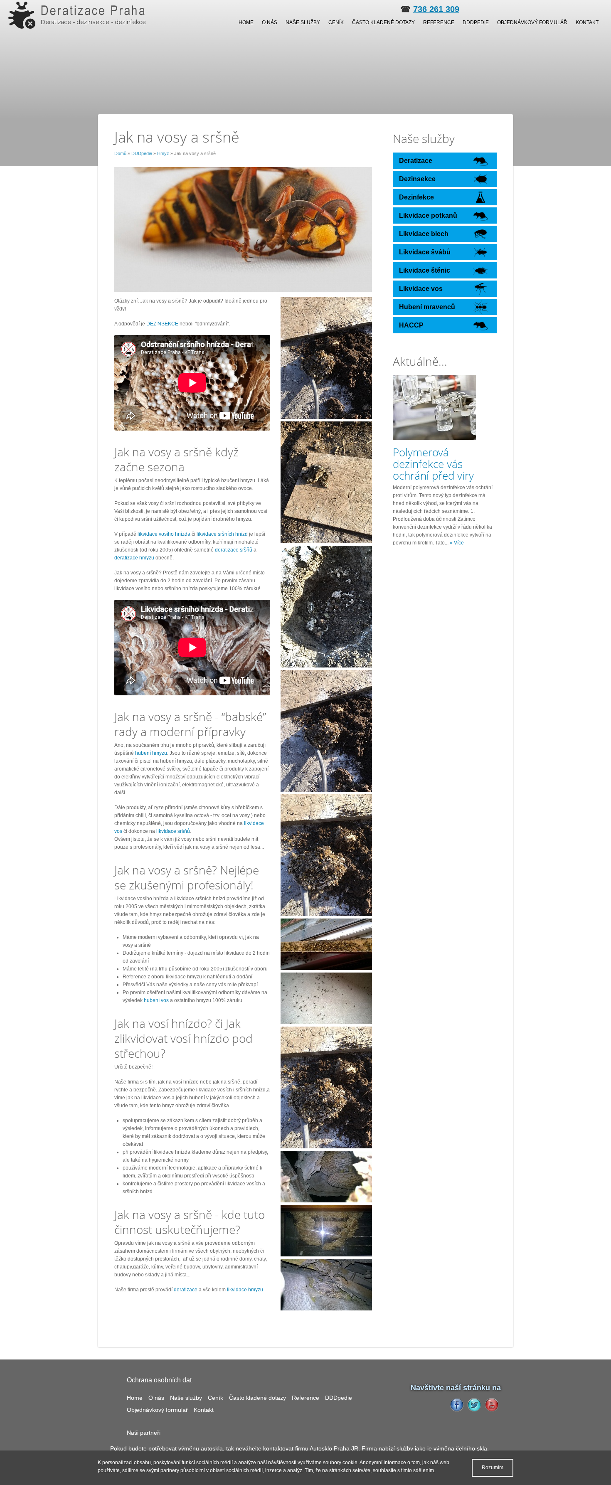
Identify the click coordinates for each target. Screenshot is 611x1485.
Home (246, 22)
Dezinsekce (417, 178)
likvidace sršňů (173, 831)
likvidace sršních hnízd (222, 534)
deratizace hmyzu (134, 558)
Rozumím (492, 1467)
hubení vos (156, 1000)
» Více (457, 543)
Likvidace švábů (425, 252)
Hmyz (163, 153)
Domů (120, 153)
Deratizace (415, 160)
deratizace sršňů (233, 550)
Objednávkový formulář (532, 22)
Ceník (336, 22)
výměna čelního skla (460, 1448)
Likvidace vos (421, 288)
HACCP (411, 325)
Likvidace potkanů (428, 215)
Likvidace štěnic (424, 270)
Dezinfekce (416, 197)
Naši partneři (143, 1432)
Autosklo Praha (330, 1448)
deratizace (185, 1290)
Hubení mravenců (427, 306)
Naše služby (303, 22)
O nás (269, 22)
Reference (438, 22)
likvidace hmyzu (244, 1290)
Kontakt (587, 22)
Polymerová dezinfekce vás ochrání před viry (433, 464)
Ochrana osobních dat (159, 1380)
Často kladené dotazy (383, 22)
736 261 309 (436, 9)
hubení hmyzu (151, 753)
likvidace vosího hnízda (164, 534)
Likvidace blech (423, 233)
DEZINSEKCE (162, 324)
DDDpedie (476, 22)
